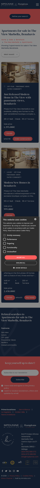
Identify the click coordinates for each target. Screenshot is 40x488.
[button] (20, 268)
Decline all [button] (20, 263)
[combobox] (35, 219)
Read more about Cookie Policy (19, 230)
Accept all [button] (21, 257)
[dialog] (20, 244)
